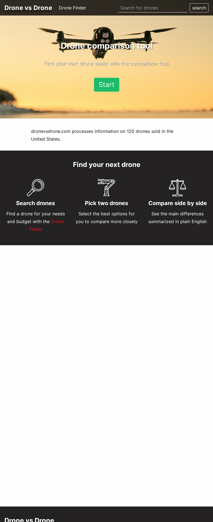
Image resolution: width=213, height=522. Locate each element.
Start (107, 85)
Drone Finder (72, 8)
